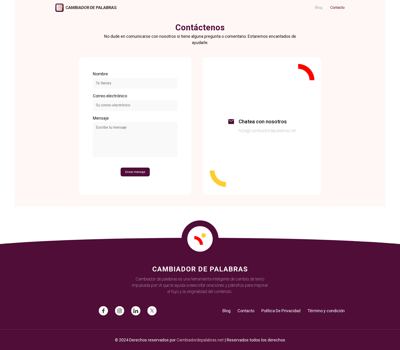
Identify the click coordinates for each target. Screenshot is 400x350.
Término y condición (326, 310)
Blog (318, 7)
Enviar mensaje (135, 172)
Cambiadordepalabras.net (200, 339)
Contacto (337, 7)
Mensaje (101, 118)
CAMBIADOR (77, 8)
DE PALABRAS (103, 8)
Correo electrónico (110, 95)
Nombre (100, 73)
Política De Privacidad (280, 310)
